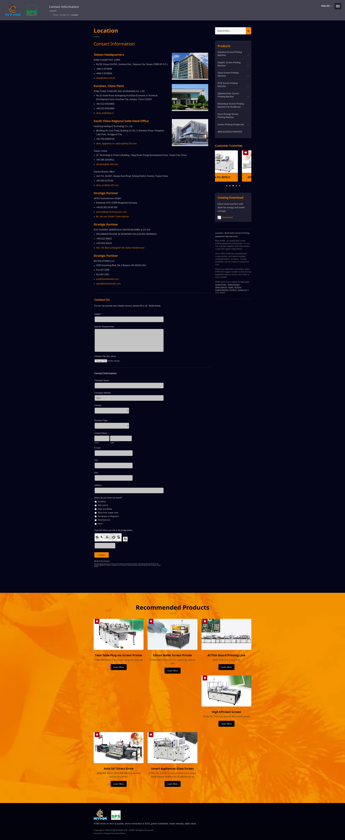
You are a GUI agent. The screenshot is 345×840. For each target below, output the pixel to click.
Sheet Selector (221, 287)
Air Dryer (237, 287)
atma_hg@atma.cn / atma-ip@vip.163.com (116, 143)
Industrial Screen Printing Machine (230, 53)
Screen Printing (233, 285)
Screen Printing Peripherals (231, 124)
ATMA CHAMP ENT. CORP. (122, 830)
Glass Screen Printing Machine (228, 74)
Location (74, 15)
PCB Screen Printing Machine (228, 84)
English (325, 6)
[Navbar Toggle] (337, 6)
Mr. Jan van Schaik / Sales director (112, 216)
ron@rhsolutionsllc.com (107, 279)
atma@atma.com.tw (105, 78)
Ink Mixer (233, 290)
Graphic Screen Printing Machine (229, 64)
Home (55, 15)
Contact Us (64, 15)
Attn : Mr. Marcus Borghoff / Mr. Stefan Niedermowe (120, 248)
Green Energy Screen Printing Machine (228, 115)
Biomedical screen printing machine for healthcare (231, 105)
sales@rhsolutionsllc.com (108, 284)
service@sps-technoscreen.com (111, 212)
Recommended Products (172, 607)
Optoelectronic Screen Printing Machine (228, 95)
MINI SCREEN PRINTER (230, 132)
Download (227, 217)
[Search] (248, 30)
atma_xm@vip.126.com (107, 185)
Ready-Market (120, 833)
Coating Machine (221, 290)
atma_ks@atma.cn (105, 113)
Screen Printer (220, 285)
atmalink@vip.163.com (107, 164)
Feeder (230, 287)
